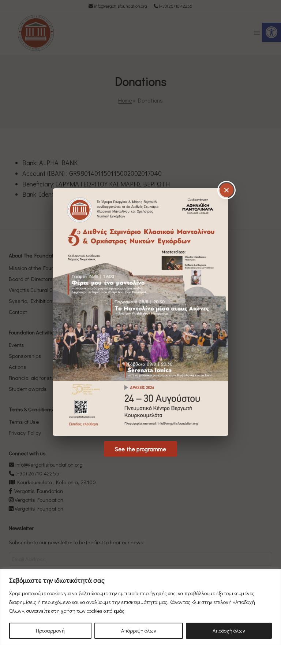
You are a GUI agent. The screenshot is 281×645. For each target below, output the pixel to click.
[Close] (226, 190)
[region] (140, 607)
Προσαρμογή (50, 630)
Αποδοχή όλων (229, 630)
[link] (140, 312)
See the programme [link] (140, 449)
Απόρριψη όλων (138, 630)
